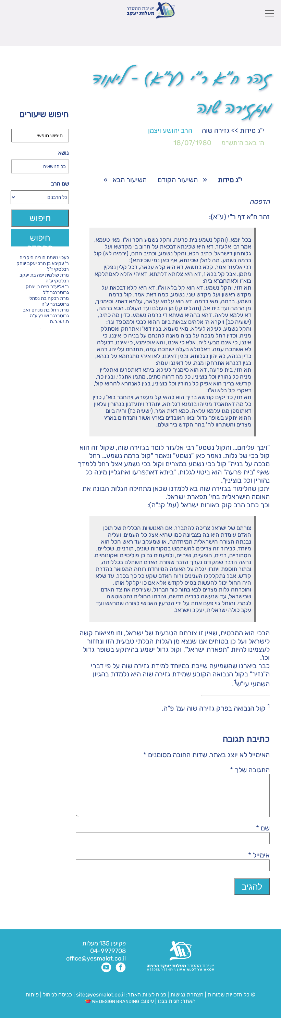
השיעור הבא (130, 180)
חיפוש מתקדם (40, 239)
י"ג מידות (252, 130)
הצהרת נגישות (187, 994)
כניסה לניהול (57, 994)
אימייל (259, 855)
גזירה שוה (216, 130)
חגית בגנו (168, 1001)
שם (263, 828)
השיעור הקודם (178, 180)
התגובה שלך (250, 770)
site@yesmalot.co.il (100, 994)
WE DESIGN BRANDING (115, 1001)
